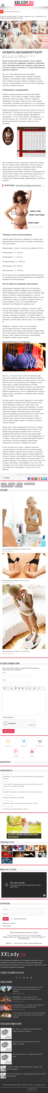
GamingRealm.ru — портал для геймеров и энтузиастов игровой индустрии (28, 1006)
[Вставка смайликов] (34, 688)
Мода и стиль (29, 16)
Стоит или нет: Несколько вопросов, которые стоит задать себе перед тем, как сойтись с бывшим (29, 1015)
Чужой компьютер (20, 919)
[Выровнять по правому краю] (22, 688)
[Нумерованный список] (30, 688)
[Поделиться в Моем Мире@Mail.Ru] (35, 478)
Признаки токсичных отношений (19, 837)
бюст (20, 484)
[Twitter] (27, 977)
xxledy (5, 56)
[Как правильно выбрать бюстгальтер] (24, 565)
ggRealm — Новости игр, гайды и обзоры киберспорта (24, 943)
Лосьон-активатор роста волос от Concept (24, 932)
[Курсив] (8, 688)
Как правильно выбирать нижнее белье (16, 549)
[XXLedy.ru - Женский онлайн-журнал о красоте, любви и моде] (24, 3)
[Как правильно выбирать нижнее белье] (24, 520)
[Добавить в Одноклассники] (39, 478)
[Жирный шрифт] (4, 688)
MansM (6, 11)
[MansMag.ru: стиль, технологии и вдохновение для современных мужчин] (6, 999)
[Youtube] (31, 977)
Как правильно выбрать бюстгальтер (28, 185)
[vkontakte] (24, 977)
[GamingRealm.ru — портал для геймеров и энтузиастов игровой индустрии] (6, 1007)
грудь (4, 484)
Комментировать (9, 57)
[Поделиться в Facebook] (29, 478)
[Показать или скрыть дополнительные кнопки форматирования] (39, 688)
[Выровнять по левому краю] (15, 688)
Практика (39, 16)
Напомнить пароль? (9, 923)
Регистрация (7, 926)
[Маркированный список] (26, 688)
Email (4, 680)
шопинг (19, 486)
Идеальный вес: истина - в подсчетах (16, 651)
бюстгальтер (29, 484)
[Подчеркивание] (11, 688)
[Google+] (20, 977)
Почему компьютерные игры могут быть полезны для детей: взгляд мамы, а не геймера (28, 989)
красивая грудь (7, 486)
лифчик (11, 484)
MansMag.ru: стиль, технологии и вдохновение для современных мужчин (27, 998)
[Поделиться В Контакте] (45, 478)
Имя (4, 672)
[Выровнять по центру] (19, 688)
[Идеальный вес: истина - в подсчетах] (24, 616)
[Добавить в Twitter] (42, 478)
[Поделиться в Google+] (32, 478)
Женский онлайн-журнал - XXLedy (11, 16)
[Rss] (16, 977)
